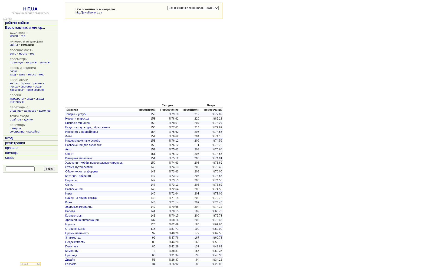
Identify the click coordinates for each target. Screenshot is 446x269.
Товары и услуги (75, 114)
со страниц (17, 131)
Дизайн (70, 259)
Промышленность (77, 233)
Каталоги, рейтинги (78, 176)
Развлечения (74, 189)
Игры (68, 193)
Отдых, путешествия (79, 167)
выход (40, 98)
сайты (14, 44)
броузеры (16, 89)
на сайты (33, 131)
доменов (44, 110)
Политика (71, 246)
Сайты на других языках (81, 198)
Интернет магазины (78, 158)
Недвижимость (75, 242)
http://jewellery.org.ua (88, 12)
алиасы (45, 62)
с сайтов (15, 119)
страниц (15, 110)
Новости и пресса (77, 118)
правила (11, 148)
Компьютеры (73, 215)
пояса (14, 86)
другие (28, 119)
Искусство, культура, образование (87, 127)
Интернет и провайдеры (81, 131)
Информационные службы (83, 140)
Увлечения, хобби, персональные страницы (94, 162)
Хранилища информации (82, 220)
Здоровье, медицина (78, 206)
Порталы (71, 180)
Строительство (75, 228)
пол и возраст (35, 89)
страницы (16, 62)
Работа (70, 211)
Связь (69, 184)
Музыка (70, 224)
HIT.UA (30, 8)
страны (25, 83)
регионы (39, 83)
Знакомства (73, 237)
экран (39, 86)
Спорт (69, 154)
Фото (68, 136)
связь (9, 157)
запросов (30, 110)
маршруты (17, 98)
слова (13, 71)
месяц (14, 36)
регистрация (15, 143)
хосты (14, 83)
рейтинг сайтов (17, 23)
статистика (17, 102)
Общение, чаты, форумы (81, 171)
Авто (68, 149)
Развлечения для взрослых (83, 145)
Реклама (70, 264)
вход (13, 74)
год (23, 36)
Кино (68, 202)
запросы (31, 62)
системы (26, 86)
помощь (11, 153)
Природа (71, 255)
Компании (72, 251)
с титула (15, 128)
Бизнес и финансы (77, 123)
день (13, 53)
